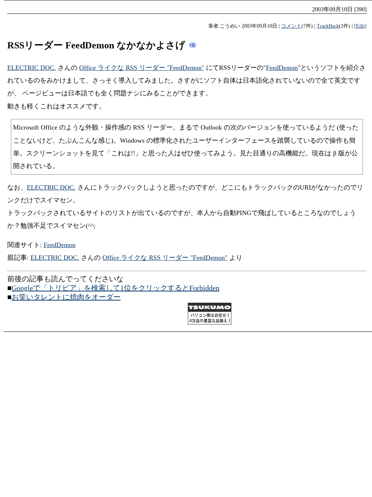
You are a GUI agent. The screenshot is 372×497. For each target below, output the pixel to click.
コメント (291, 26)
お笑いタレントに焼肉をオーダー (66, 297)
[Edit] (360, 26)
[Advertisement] (92, 315)
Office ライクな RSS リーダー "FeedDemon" (141, 67)
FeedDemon (282, 67)
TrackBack (328, 26)
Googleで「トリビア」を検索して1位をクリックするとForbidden (115, 288)
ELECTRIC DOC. (31, 67)
